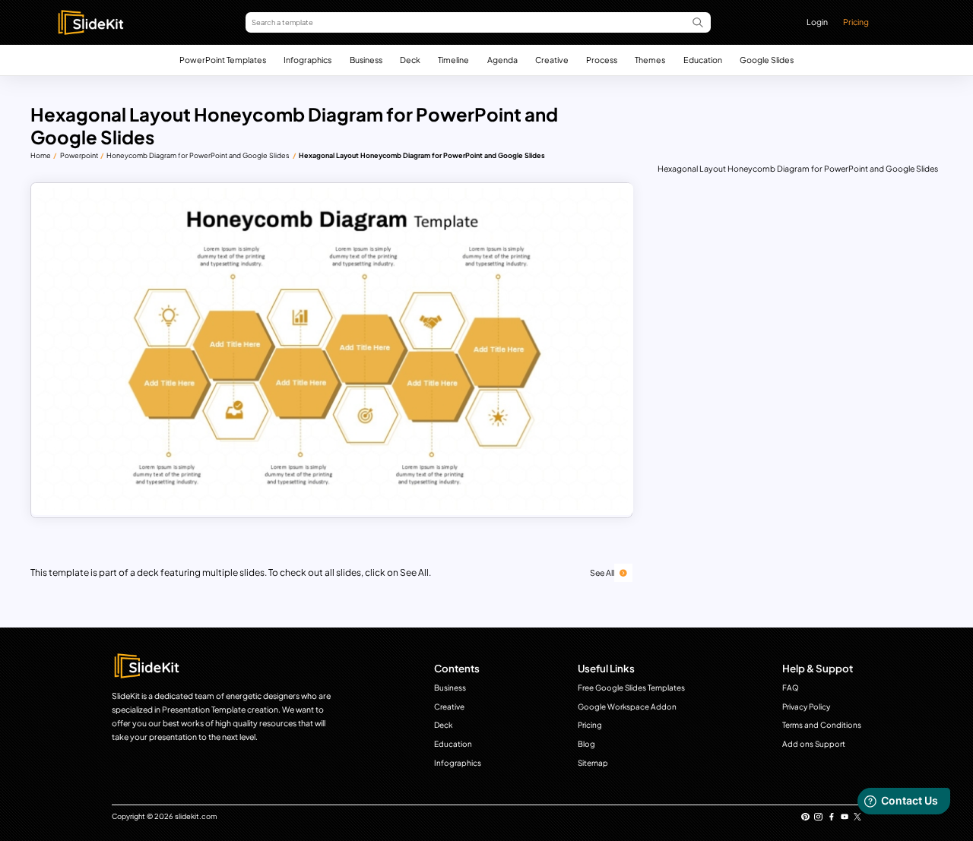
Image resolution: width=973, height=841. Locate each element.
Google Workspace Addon (627, 706)
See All (602, 572)
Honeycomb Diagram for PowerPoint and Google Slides (198, 155)
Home (40, 155)
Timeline (453, 60)
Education (702, 60)
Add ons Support (813, 743)
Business (366, 60)
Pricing (856, 22)
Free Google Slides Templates (631, 687)
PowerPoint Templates (222, 60)
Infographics (307, 60)
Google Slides (767, 60)
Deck (410, 60)
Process (601, 60)
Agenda (502, 60)
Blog (586, 743)
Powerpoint (79, 155)
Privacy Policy (806, 706)
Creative (552, 60)
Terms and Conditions (821, 724)
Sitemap (593, 762)
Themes (650, 60)
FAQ (790, 687)
